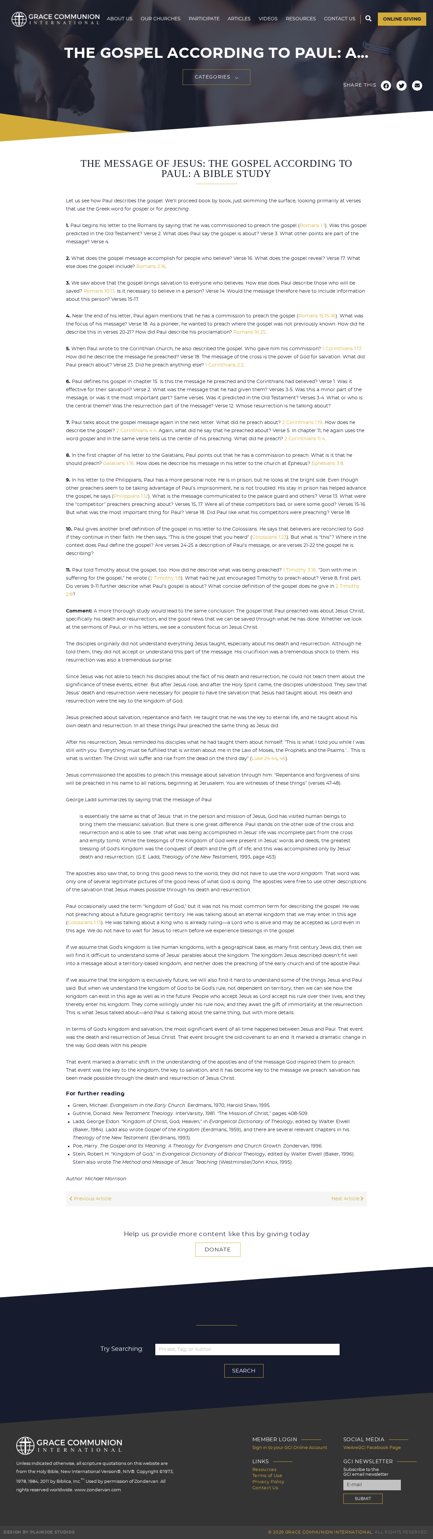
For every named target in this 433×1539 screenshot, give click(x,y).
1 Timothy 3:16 (299, 570)
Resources (301, 19)
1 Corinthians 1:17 (341, 349)
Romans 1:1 (312, 225)
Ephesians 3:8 (327, 463)
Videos (268, 19)
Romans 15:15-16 (317, 316)
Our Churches (161, 19)
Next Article (346, 1199)
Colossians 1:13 (84, 922)
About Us (120, 19)
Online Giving (402, 19)
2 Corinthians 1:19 (302, 422)
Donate (218, 1249)
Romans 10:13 (99, 291)
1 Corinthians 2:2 (224, 365)
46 (282, 758)
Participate (204, 19)
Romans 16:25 (249, 332)
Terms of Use (267, 1476)
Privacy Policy (268, 1482)
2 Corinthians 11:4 (304, 439)
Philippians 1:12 (131, 496)
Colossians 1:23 (269, 537)
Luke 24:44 (264, 758)
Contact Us (340, 19)
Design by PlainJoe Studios (39, 1532)
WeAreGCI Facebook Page (372, 1448)
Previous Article (91, 1199)
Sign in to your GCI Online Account (289, 1448)
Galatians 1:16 (118, 463)
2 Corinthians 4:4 (136, 430)
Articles (239, 19)
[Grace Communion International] (55, 19)
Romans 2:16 (151, 266)
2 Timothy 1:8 (165, 578)
